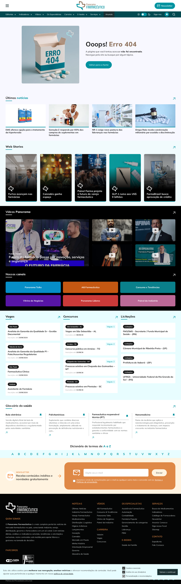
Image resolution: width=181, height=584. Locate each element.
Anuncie (109, 14)
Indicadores (24, 14)
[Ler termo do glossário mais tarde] (40, 414)
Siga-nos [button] (157, 14)
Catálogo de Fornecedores (163, 515)
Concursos (101, 541)
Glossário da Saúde (80, 554)
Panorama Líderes (90, 300)
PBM (124, 533)
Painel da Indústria (148, 300)
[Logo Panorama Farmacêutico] (90, 5)
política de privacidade (63, 573)
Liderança (126, 529)
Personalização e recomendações (139, 576)
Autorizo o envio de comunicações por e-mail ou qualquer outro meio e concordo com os (119, 481)
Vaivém (100, 534)
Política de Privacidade (15, 581)
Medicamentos (78, 519)
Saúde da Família (129, 545)
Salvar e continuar (168, 572)
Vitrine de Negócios (33, 300)
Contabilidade (128, 515)
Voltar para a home (99, 64)
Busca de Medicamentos (163, 508)
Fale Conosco (158, 545)
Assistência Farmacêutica (133, 508)
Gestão (125, 526)
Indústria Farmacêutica (82, 512)
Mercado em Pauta (80, 540)
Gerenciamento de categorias (135, 522)
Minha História (78, 543)
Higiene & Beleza (79, 526)
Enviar (159, 472)
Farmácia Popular (129, 519)
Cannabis (76, 536)
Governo (75, 550)
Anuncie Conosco (159, 522)
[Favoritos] (167, 14)
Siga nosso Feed (159, 526)
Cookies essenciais (133, 568)
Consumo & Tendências (107, 512)
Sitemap (155, 529)
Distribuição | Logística (82, 522)
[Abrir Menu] (23, 5)
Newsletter (157, 519)
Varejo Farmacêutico (81, 515)
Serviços (94, 14)
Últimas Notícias (79, 508)
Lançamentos (78, 529)
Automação (127, 512)
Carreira (67, 14)
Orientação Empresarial (82, 547)
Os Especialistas (54, 14)
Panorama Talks (33, 287)
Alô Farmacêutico (91, 287)
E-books (80, 14)
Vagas (99, 538)
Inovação (76, 533)
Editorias (9, 14)
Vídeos (38, 14)
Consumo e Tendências (148, 287)
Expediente (157, 541)
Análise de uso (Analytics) (136, 572)
